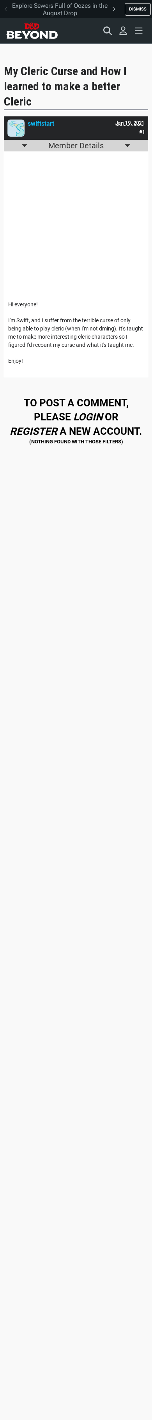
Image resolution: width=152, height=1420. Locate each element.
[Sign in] (123, 31)
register (33, 431)
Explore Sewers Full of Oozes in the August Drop (60, 9)
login (88, 417)
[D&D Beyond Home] (32, 31)
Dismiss (138, 9)
